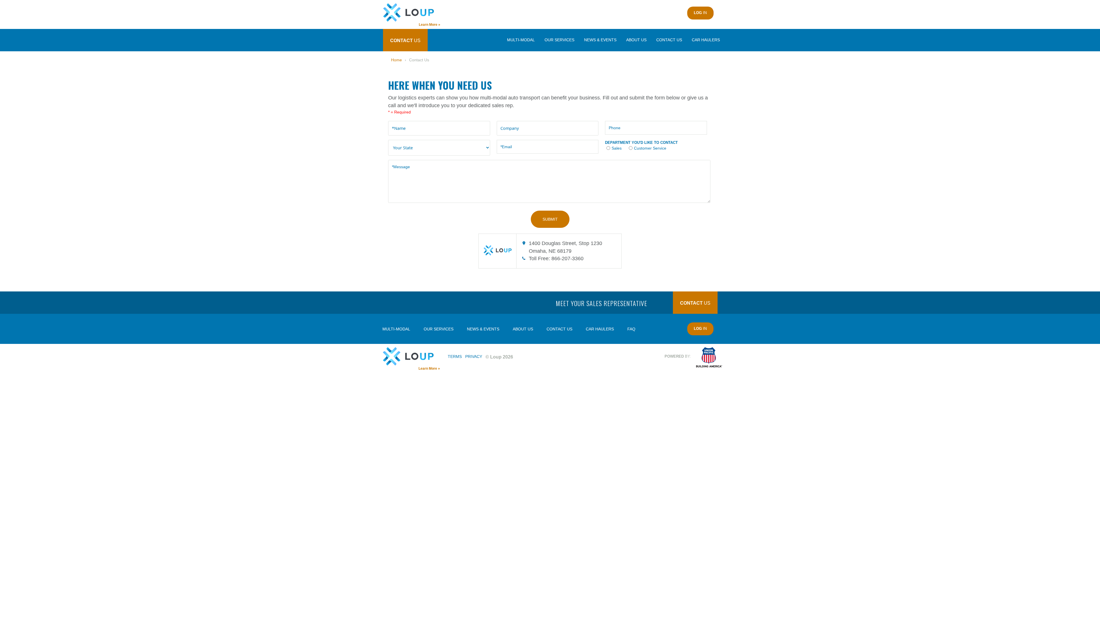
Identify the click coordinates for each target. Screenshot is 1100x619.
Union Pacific (709, 356)
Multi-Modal (396, 329)
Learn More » (429, 368)
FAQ (631, 329)
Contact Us (669, 40)
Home (396, 60)
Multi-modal (521, 40)
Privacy (473, 356)
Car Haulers (706, 40)
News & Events (600, 40)
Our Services (559, 40)
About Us (636, 40)
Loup (411, 12)
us (405, 40)
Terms (455, 356)
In (700, 13)
